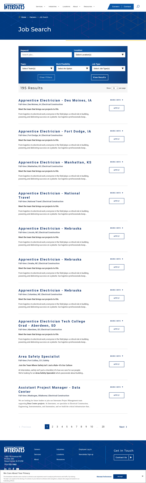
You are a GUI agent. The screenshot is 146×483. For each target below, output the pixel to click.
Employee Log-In (85, 449)
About (75, 7)
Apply (117, 108)
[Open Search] (138, 6)
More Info (115, 100)
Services (39, 7)
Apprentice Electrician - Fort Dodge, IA (54, 131)
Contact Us (121, 457)
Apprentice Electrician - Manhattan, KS (55, 162)
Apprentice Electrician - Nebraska (50, 228)
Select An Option (65, 68)
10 (91, 426)
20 (103, 426)
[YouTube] (17, 469)
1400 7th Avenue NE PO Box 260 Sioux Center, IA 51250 (13, 458)
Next (121, 427)
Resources (88, 7)
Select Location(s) (83, 55)
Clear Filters (46, 77)
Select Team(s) (28, 68)
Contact (127, 7)
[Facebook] (13, 469)
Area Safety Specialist (39, 356)
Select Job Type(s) (102, 68)
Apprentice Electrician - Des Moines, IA (55, 100)
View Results (99, 77)
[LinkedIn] (5, 469)
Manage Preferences (104, 476)
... (97, 426)
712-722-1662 (10, 464)
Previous (26, 427)
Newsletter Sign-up (86, 454)
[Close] (142, 476)
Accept (120, 476)
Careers (115, 7)
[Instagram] (9, 469)
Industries (53, 7)
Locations (66, 7)
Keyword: (25, 50)
